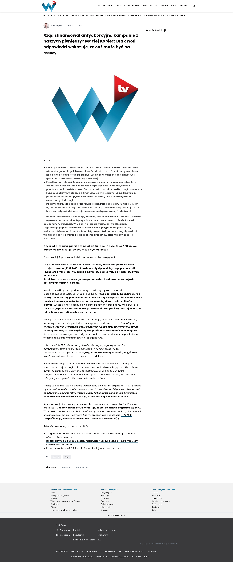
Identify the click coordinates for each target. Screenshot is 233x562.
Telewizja (105, 495)
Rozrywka (105, 498)
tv (156, 6)
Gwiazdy (104, 510)
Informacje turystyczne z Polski (63, 510)
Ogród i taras (156, 504)
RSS (99, 539)
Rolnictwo (155, 507)
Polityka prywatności (84, 539)
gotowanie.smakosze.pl (132, 551)
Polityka (57, 15)
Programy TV (106, 492)
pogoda (163, 6)
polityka (120, 6)
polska (101, 6)
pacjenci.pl (102, 557)
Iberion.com (77, 551)
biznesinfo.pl (93, 551)
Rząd (67, 457)
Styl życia (105, 501)
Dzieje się (54, 504)
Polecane (66, 467)
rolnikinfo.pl (109, 551)
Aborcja (56, 457)
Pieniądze (155, 495)
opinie (174, 6)
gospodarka (134, 6)
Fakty (52, 492)
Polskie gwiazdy (107, 504)
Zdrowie (54, 507)
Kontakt (77, 530)
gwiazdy (147, 6)
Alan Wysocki (57, 25)
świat (111, 6)
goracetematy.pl (120, 557)
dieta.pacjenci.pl (141, 557)
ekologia (184, 6)
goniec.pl (152, 551)
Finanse (154, 492)
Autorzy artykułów (107, 530)
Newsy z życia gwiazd (59, 495)
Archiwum (103, 535)
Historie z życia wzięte (160, 501)
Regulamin (78, 535)
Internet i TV (156, 498)
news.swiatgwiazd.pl (82, 557)
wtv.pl (46, 15)
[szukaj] (193, 6)
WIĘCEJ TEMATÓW (115, 515)
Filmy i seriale (106, 507)
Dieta (153, 510)
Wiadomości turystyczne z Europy (65, 501)
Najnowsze (50, 467)
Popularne (82, 467)
